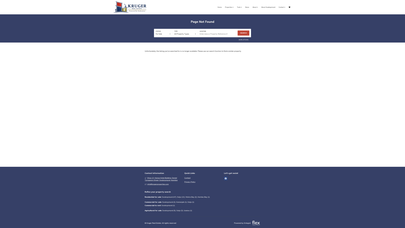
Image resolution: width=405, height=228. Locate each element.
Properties (229, 7)
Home (220, 7)
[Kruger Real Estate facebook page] (225, 178)
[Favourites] (289, 7)
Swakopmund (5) (169, 210)
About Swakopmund (268, 7)
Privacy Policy (189, 182)
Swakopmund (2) (169, 202)
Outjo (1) (191, 202)
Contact (281, 7)
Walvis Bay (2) (191, 197)
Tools (239, 7)
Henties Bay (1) (204, 197)
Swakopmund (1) (168, 205)
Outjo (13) (181, 197)
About (254, 7)
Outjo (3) (179, 210)
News (247, 7)
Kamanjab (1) (181, 202)
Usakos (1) (188, 210)
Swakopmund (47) (169, 197)
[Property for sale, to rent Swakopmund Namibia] (130, 7)
